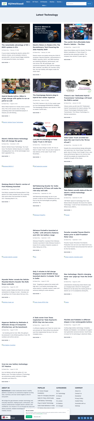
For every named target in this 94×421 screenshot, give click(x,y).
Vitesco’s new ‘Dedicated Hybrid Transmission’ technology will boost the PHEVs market (78, 98)
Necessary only (37, 416)
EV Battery (59, 403)
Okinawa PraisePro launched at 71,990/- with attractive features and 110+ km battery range (45, 232)
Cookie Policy (79, 401)
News (58, 391)
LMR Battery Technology (45, 400)
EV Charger (59, 406)
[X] (82, 418)
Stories (58, 398)
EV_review (59, 401)
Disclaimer (78, 396)
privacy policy (40, 413)
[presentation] (16, 33)
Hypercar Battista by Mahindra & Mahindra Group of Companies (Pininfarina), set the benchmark (15, 324)
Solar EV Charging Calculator (46, 395)
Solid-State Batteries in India (46, 405)
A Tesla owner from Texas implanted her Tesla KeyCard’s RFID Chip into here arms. (45, 320)
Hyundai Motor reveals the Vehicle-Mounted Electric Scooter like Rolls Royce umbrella (15, 281)
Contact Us (78, 393)
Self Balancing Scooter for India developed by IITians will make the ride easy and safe (47, 188)
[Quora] (88, 418)
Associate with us (80, 403)
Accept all (29, 416)
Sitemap (77, 406)
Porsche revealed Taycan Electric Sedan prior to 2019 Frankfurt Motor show (77, 234)
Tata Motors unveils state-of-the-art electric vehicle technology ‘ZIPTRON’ (78, 192)
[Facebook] (79, 418)
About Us (78, 391)
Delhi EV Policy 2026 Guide (46, 398)
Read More (6, 62)
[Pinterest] (85, 418)
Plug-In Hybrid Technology (45, 403)
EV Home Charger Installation (43, 392)
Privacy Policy (79, 398)
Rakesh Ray (6, 50)
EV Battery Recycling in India (46, 408)
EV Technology (60, 393)
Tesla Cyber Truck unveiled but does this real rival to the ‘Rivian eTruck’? (77, 140)
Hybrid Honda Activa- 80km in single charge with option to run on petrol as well (15, 98)
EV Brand (59, 396)
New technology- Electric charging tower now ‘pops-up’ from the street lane (78, 276)
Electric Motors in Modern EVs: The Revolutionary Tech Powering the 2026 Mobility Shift (46, 47)
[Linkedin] (91, 418)
